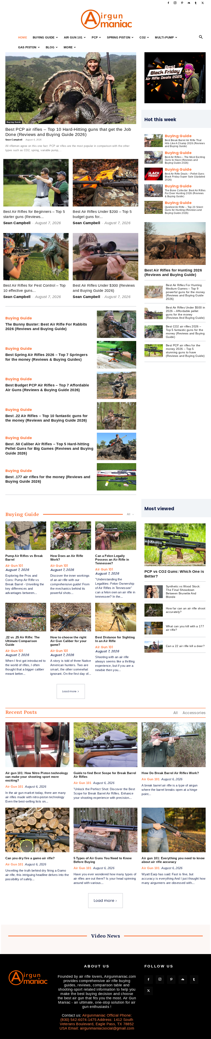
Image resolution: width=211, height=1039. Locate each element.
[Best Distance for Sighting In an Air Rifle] (115, 617)
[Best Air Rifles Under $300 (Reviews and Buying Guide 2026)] (105, 256)
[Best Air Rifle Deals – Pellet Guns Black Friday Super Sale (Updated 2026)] (153, 174)
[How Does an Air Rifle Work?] (70, 535)
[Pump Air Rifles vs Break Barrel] (25, 535)
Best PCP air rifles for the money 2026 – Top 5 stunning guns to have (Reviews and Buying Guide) (185, 350)
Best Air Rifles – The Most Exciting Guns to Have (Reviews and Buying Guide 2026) (185, 160)
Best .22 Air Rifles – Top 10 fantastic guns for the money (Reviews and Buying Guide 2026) (46, 418)
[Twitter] (202, 3)
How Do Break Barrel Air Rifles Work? (170, 773)
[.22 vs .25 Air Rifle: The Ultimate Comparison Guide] (25, 617)
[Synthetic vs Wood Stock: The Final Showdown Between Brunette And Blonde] (153, 591)
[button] (201, 37)
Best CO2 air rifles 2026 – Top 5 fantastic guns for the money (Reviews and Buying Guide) (185, 331)
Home (22, 37)
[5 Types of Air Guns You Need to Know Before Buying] (106, 830)
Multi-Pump (164, 37)
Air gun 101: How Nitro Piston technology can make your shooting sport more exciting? (36, 776)
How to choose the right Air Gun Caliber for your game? (68, 640)
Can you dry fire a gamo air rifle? (30, 858)
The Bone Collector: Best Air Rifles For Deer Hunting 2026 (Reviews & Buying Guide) (185, 193)
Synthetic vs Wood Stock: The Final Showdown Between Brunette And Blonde (183, 591)
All (175, 712)
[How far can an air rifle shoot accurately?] (153, 610)
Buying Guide (44, 37)
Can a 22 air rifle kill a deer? (185, 646)
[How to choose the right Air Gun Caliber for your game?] (70, 617)
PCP (95, 37)
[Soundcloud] (189, 3)
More (68, 47)
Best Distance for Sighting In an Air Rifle (115, 639)
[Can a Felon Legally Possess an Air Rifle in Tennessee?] (115, 535)
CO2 (142, 37)
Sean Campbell (13, 139)
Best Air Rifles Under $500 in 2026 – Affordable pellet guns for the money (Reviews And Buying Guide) (185, 312)
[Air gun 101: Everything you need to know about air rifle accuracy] (174, 830)
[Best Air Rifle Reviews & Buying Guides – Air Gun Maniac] (105, 19)
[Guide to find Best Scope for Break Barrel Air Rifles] (106, 744)
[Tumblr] (196, 3)
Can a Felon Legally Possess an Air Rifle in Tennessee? (112, 559)
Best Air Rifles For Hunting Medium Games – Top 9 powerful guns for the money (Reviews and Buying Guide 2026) (185, 291)
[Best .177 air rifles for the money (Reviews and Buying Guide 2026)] (116, 477)
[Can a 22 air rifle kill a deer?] (153, 646)
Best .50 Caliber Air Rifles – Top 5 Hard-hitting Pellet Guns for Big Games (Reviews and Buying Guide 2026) (49, 448)
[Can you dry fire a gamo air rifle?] (37, 830)
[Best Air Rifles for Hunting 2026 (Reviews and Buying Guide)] (175, 243)
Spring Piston (118, 37)
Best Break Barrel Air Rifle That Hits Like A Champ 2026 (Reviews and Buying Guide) (185, 143)
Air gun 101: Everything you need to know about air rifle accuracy (173, 860)
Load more (69, 691)
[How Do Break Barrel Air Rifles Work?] (174, 744)
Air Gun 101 (73, 37)
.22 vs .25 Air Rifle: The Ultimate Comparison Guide (22, 640)
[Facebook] (168, 3)
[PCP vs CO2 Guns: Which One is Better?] (175, 544)
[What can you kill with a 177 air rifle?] (153, 628)
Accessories (194, 712)
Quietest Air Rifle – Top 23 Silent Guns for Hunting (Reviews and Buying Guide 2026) (184, 210)
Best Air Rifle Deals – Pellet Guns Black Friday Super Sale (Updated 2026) (185, 176)
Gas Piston (27, 47)
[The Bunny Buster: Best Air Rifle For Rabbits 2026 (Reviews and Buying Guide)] (116, 324)
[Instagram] (175, 3)
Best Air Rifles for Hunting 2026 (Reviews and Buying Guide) (173, 272)
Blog (50, 47)
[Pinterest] (182, 3)
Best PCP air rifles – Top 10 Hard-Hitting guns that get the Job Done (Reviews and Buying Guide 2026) (68, 132)
